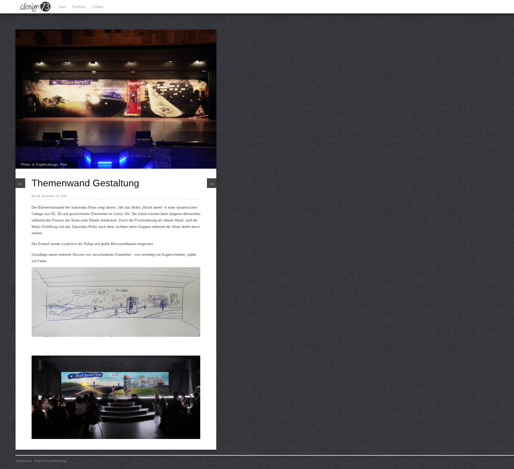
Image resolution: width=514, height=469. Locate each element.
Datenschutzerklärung (50, 461)
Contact (98, 7)
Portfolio (78, 7)
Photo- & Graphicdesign (39, 165)
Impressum (24, 461)
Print (63, 165)
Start (62, 7)
